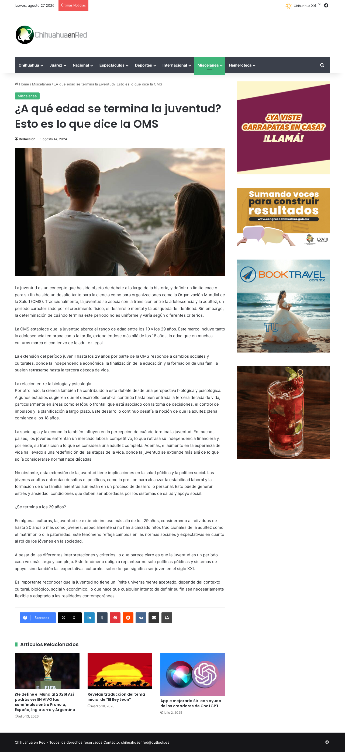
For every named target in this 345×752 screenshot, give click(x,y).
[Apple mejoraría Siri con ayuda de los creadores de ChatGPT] (192, 674)
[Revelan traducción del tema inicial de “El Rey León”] (120, 671)
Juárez (56, 65)
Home (23, 84)
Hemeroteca (240, 65)
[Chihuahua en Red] (51, 34)
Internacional (175, 65)
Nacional (81, 65)
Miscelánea (208, 65)
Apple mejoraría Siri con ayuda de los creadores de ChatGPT (190, 703)
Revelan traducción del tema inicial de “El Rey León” (116, 697)
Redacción (27, 139)
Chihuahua (29, 65)
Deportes (143, 65)
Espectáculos (112, 65)
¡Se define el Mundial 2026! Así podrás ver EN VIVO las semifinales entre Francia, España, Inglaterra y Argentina (45, 702)
